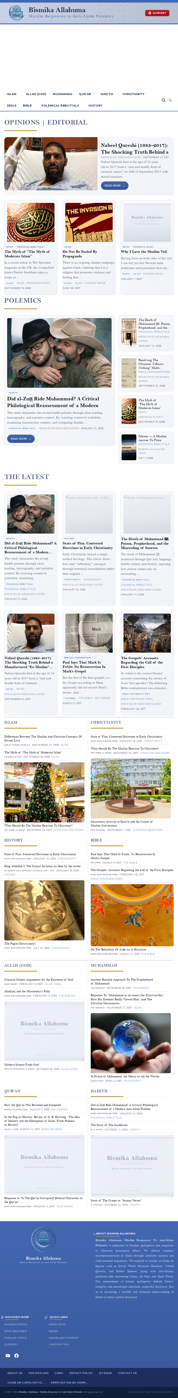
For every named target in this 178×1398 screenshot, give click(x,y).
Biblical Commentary (77, 657)
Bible (27, 105)
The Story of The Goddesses (109, 1125)
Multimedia (59, 1109)
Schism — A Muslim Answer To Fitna (152, 438)
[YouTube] (7, 1355)
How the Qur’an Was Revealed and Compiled (32, 1105)
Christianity (133, 94)
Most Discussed (15, 1331)
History (95, 105)
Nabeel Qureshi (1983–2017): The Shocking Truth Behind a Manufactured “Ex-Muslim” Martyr (29, 665)
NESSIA (53, 1331)
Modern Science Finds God (21, 1064)
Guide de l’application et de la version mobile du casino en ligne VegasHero (27, 1382)
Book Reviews (52, 1129)
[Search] (163, 100)
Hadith (107, 94)
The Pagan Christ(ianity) (20, 943)
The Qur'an (67, 995)
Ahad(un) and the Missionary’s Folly (27, 991)
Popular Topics (15, 1337)
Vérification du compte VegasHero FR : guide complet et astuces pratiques (71, 1382)
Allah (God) (36, 94)
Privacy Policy (81, 1373)
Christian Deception (148, 829)
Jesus (11, 105)
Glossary (11, 1344)
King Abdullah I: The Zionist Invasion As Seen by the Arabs (42, 866)
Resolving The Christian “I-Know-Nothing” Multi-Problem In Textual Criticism (151, 368)
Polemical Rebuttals (60, 105)
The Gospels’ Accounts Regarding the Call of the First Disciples (142, 662)
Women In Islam (143, 247)
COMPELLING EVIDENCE (64, 1337)
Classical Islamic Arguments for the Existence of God (38, 979)
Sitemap (105, 1373)
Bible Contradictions (154, 371)
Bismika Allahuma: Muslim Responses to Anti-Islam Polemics (51, 1392)
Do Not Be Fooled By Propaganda (80, 254)
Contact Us (127, 1373)
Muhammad (63, 94)
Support (159, 13)
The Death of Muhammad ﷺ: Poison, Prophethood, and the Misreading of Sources (154, 325)
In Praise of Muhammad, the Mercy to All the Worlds (125, 1076)
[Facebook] (16, 1355)
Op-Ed (9, 247)
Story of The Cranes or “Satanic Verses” (116, 1200)
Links (59, 1373)
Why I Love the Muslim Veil (144, 252)
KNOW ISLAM (57, 1324)
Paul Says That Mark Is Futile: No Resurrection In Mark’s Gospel (84, 667)
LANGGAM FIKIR (59, 1344)
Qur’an (85, 94)
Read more (113, 185)
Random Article (15, 1324)
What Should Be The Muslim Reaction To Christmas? (38, 825)
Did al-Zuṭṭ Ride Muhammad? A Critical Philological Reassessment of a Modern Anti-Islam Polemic (53, 405)
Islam (11, 94)
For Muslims (39, 1373)
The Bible (70, 698)
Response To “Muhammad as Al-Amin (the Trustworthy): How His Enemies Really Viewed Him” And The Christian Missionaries (127, 999)
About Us (15, 1373)
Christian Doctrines (69, 829)
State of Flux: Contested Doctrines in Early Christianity (88, 545)
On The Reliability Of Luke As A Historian (118, 949)
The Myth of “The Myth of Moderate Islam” (27, 254)
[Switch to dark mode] (170, 100)
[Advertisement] (89, 56)
